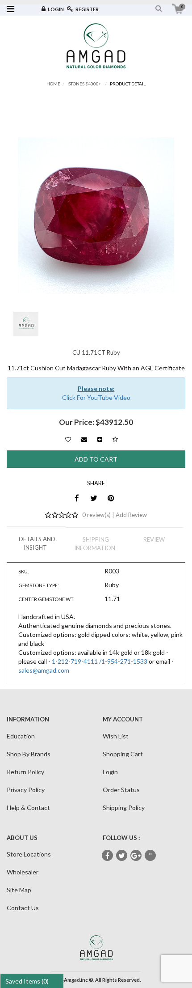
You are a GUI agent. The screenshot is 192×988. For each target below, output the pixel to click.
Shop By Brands (28, 754)
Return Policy (25, 772)
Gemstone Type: (38, 585)
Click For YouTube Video (96, 397)
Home (53, 83)
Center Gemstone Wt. (46, 599)
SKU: (23, 571)
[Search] (158, 8)
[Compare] (115, 439)
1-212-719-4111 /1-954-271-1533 (99, 661)
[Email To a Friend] (84, 437)
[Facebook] (77, 498)
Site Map (19, 890)
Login (56, 9)
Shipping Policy (124, 807)
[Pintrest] (111, 498)
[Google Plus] (136, 855)
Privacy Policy (26, 789)
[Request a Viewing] (99, 437)
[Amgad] (96, 45)
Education (21, 736)
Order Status (121, 789)
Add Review (131, 514)
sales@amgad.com (43, 670)
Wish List (116, 736)
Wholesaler (22, 872)
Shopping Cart (123, 754)
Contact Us (23, 908)
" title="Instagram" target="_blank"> (150, 856)
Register (87, 9)
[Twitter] (94, 498)
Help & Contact (28, 807)
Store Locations (29, 854)
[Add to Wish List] (68, 437)
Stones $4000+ (84, 83)
